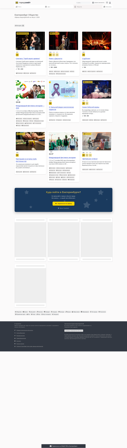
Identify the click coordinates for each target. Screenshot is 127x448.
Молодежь (20, 25)
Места (19, 6)
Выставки (52, 177)
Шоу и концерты (65, 71)
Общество (79, 6)
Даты (49, 6)
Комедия (47, 311)
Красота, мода (67, 120)
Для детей (86, 120)
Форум (58, 177)
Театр (73, 71)
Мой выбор (108, 6)
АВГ (84, 152)
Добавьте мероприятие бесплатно (74, 330)
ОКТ (57, 52)
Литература (19, 73)
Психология (103, 311)
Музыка (52, 179)
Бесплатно (26, 171)
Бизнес (64, 177)
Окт (17, 52)
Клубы (85, 71)
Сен (83, 52)
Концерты (54, 311)
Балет (51, 71)
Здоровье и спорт (40, 120)
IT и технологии (37, 123)
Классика (40, 311)
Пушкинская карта (61, 73)
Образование (26, 125)
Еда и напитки (20, 123)
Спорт (32, 120)
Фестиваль (19, 118)
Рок (29, 314)
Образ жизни (29, 123)
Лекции (19, 125)
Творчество (58, 179)
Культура (27, 73)
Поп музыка (94, 311)
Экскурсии (55, 314)
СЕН (50, 52)
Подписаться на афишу (65, 203)
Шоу (39, 314)
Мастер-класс (71, 177)
